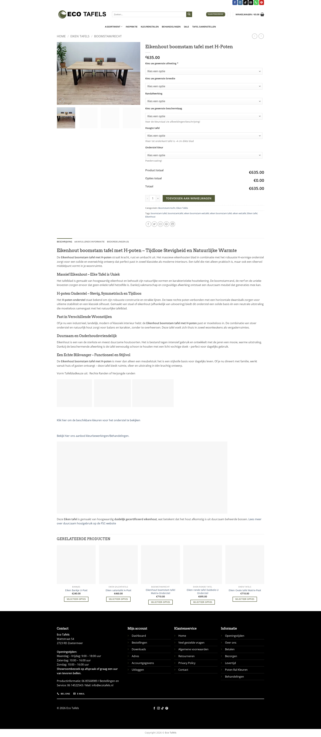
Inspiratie (132, 26)
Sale (186, 26)
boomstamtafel (175, 213)
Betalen (230, 649)
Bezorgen (231, 656)
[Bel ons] (256, 2)
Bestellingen (139, 642)
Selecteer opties (76, 599)
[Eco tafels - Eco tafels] (82, 14)
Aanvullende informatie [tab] (89, 241)
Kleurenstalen (150, 26)
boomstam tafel (159, 213)
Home (61, 36)
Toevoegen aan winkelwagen (189, 198)
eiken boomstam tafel (221, 213)
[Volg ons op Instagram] (240, 2)
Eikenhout (150, 216)
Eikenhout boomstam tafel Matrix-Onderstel (160, 591)
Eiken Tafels (79, 36)
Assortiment (112, 26)
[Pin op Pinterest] (166, 224)
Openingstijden (234, 636)
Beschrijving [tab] (64, 241)
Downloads (139, 649)
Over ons (230, 642)
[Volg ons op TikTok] (245, 2)
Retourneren (186, 656)
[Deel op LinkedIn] (172, 224)
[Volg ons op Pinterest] (261, 2)
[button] (250, 14)
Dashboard (139, 636)
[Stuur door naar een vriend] (160, 224)
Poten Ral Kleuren (236, 670)
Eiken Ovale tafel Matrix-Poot (245, 590)
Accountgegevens (143, 663)
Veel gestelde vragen (191, 642)
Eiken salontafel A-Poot (118, 590)
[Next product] (254, 36)
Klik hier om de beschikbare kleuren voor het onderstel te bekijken (98, 420)
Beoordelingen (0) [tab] (118, 241)
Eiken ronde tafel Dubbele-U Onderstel (203, 591)
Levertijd (230, 663)
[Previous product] (261, 36)
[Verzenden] (189, 14)
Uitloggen (138, 670)
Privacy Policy (186, 663)
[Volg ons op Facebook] (234, 2)
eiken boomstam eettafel (196, 213)
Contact (183, 670)
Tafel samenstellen (204, 26)
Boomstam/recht (108, 36)
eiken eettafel (239, 213)
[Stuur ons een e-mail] (250, 2)
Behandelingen (171, 26)
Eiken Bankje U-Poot (76, 590)
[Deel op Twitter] (154, 224)
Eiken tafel (252, 213)
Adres (135, 656)
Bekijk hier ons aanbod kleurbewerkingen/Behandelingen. (93, 436)
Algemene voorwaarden (193, 649)
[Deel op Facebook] (148, 224)
